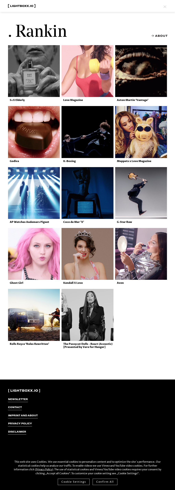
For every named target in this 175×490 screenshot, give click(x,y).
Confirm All (105, 482)
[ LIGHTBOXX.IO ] (24, 390)
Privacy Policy (44, 469)
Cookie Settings (73, 482)
